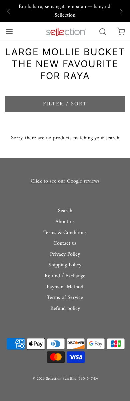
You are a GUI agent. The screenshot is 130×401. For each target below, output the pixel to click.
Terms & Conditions (65, 233)
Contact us (65, 243)
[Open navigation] (9, 31)
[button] (8, 11)
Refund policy (65, 309)
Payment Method (65, 287)
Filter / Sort (65, 104)
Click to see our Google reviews (65, 181)
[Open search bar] (102, 31)
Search (65, 211)
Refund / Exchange (65, 276)
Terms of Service (65, 298)
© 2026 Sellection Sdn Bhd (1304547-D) (65, 378)
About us (65, 222)
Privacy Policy (65, 254)
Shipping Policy (65, 265)
